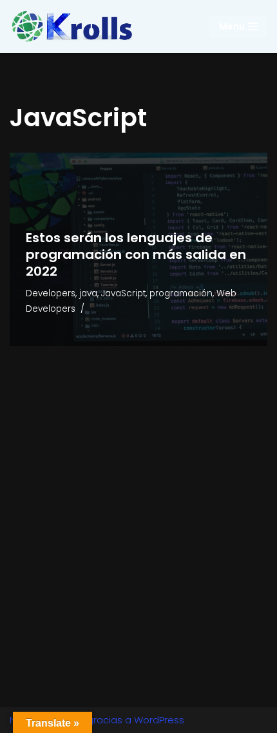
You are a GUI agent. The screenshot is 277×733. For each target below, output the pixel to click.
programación (181, 293)
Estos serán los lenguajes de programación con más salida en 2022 (136, 254)
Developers (50, 293)
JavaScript (123, 293)
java (88, 293)
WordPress (159, 720)
